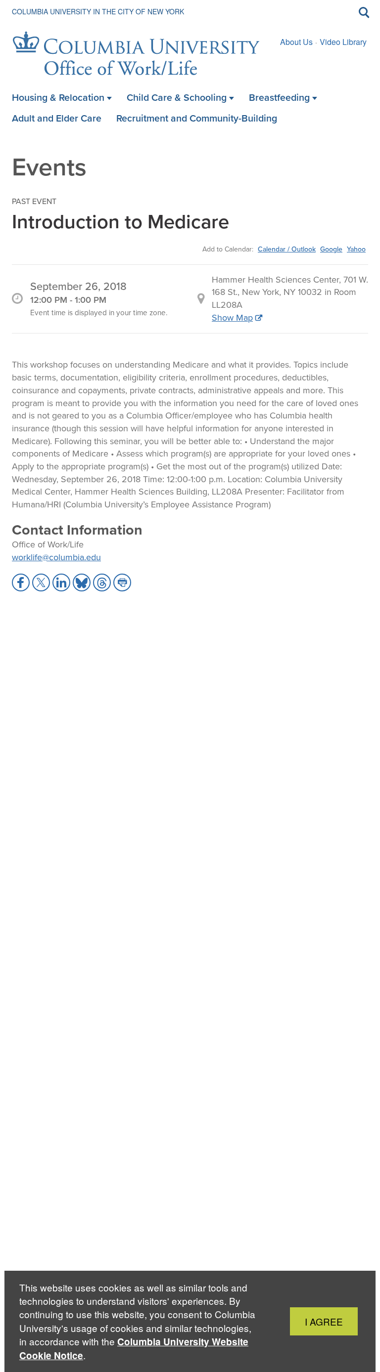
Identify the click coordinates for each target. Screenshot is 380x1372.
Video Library (343, 41)
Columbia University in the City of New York (98, 11)
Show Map (232, 317)
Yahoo (356, 249)
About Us (296, 41)
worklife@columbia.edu (56, 557)
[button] (21, 582)
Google (331, 249)
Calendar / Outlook (287, 249)
